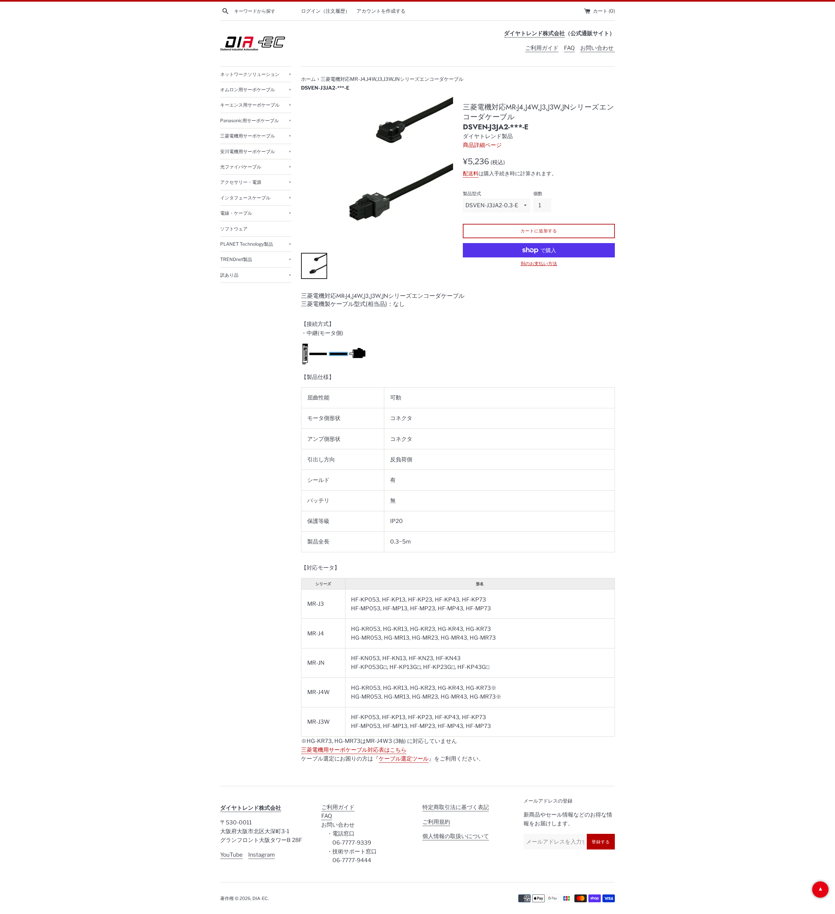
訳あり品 (255, 275)
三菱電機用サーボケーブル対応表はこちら (353, 750)
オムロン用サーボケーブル (255, 89)
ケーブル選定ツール (404, 758)
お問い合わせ (597, 48)
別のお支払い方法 (539, 263)
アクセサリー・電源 (255, 182)
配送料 (470, 173)
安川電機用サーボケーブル (255, 151)
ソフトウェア (234, 228)
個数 (537, 193)
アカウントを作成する (381, 11)
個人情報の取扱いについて (455, 836)
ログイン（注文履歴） (325, 11)
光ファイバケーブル (255, 166)
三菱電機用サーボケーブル (255, 135)
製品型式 (472, 193)
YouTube (231, 854)
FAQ (569, 48)
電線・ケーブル (255, 213)
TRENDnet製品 (255, 259)
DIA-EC (260, 898)
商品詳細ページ (482, 145)
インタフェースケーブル (255, 197)
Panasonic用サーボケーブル (255, 120)
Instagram (261, 854)
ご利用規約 (436, 822)
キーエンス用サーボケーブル (255, 105)
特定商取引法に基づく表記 (455, 807)
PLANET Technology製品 (255, 244)
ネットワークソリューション (255, 74)
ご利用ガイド (541, 48)
